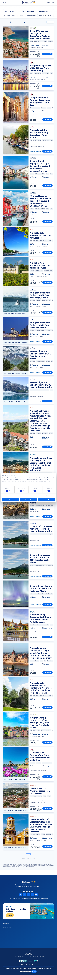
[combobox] (50, 22)
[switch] (21, 491)
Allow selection (28, 499)
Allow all (47, 499)
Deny (10, 499)
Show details (49, 496)
